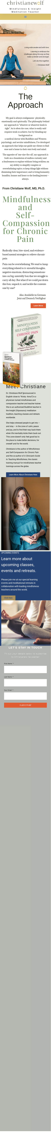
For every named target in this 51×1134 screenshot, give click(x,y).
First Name (8, 663)
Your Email (8, 690)
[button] (25, 17)
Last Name (8, 677)
